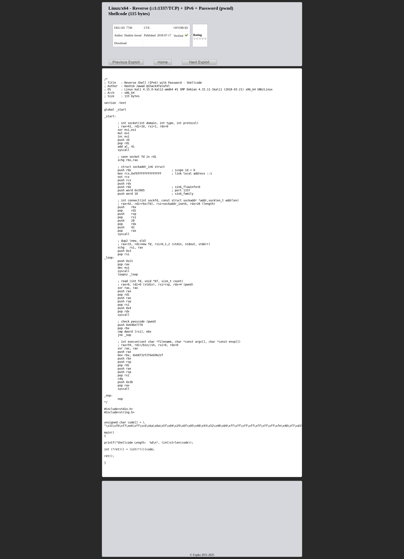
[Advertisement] (273, 30)
